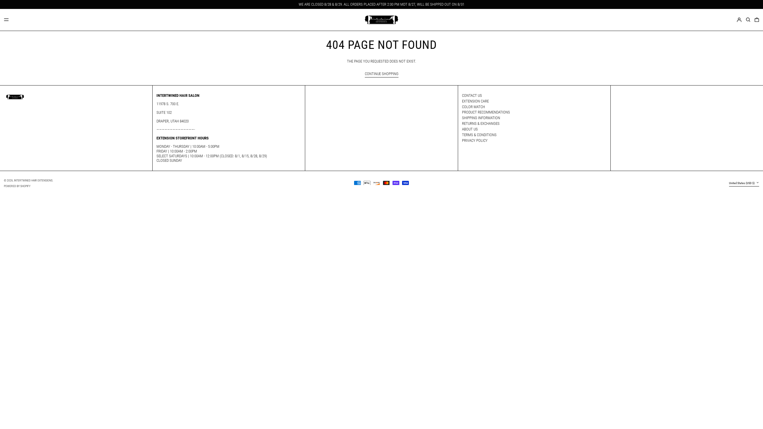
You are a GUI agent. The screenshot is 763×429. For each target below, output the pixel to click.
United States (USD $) (742, 183)
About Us (470, 129)
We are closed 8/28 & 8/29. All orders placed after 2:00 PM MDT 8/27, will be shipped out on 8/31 (381, 4)
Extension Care (475, 101)
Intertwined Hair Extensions (33, 180)
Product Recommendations (486, 112)
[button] (748, 19)
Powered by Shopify (17, 186)
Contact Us (472, 95)
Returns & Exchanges (481, 123)
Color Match (473, 107)
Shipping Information (481, 118)
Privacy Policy (475, 140)
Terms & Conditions (479, 135)
